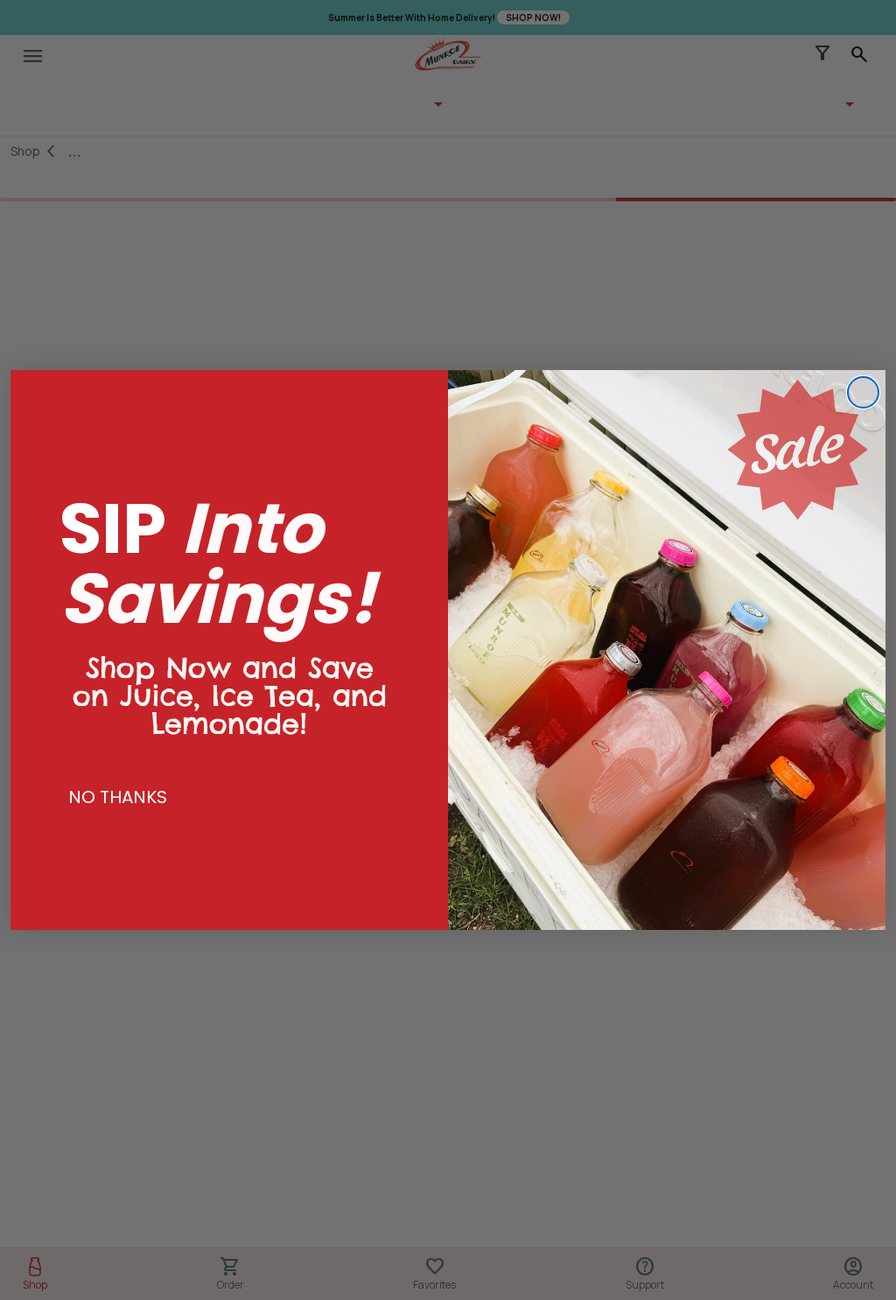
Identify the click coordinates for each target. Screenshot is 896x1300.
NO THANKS (117, 796)
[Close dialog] (863, 392)
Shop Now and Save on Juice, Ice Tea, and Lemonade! (230, 679)
